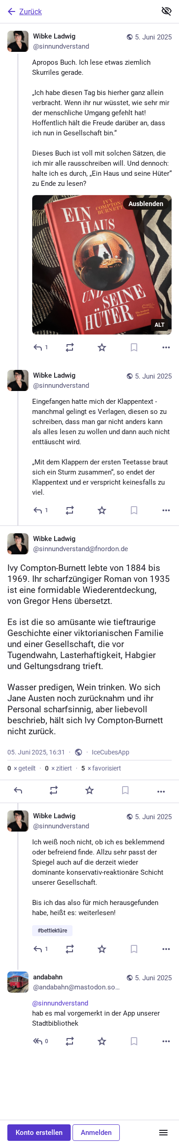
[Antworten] (17, 790)
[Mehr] (166, 347)
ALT (159, 325)
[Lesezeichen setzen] (134, 347)
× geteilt (21, 768)
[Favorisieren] (101, 347)
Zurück (30, 11)
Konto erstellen (39, 1132)
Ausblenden (146, 203)
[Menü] (163, 1132)
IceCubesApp (110, 752)
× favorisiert (101, 768)
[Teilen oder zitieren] (69, 347)
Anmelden (96, 1132)
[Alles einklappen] (166, 11)
